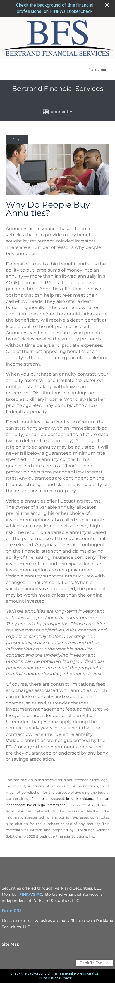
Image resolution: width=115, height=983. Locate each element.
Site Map (11, 944)
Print (17, 139)
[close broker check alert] (107, 5)
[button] (96, 69)
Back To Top (92, 963)
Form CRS (12, 910)
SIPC (37, 894)
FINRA (25, 894)
